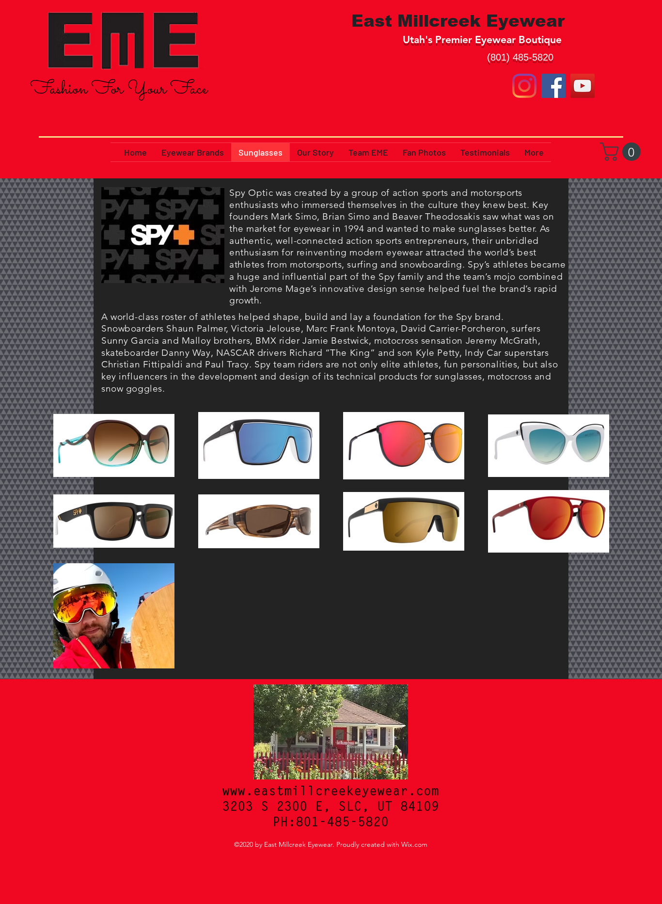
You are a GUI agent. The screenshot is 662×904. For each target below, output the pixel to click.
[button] (622, 152)
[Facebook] (553, 86)
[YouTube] (582, 86)
